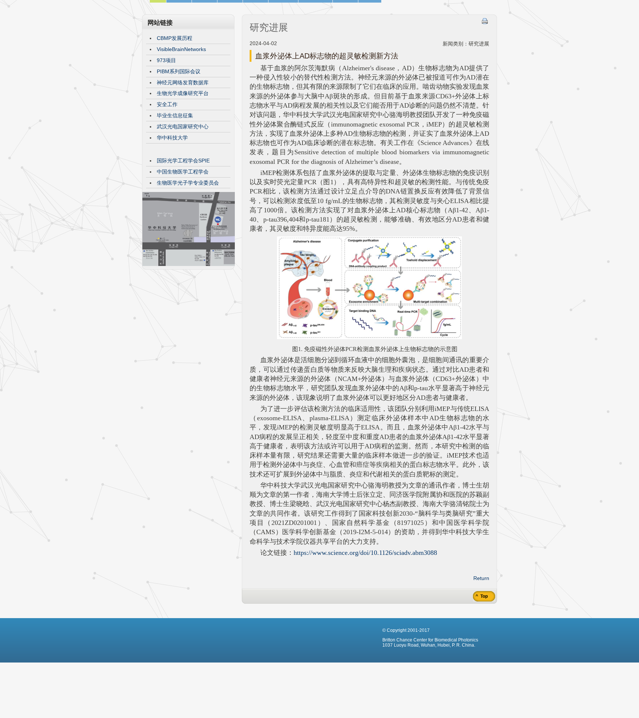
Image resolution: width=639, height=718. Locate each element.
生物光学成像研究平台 (183, 93)
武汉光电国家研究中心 (183, 126)
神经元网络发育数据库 (183, 82)
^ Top (481, 596)
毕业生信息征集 (175, 115)
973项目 (166, 60)
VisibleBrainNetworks (181, 49)
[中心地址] (188, 264)
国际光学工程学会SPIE (183, 161)
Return (481, 578)
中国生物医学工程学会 (183, 172)
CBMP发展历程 (174, 38)
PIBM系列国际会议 (178, 71)
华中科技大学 (172, 138)
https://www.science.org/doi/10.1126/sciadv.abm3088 (365, 552)
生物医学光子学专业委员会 (188, 183)
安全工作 (167, 104)
